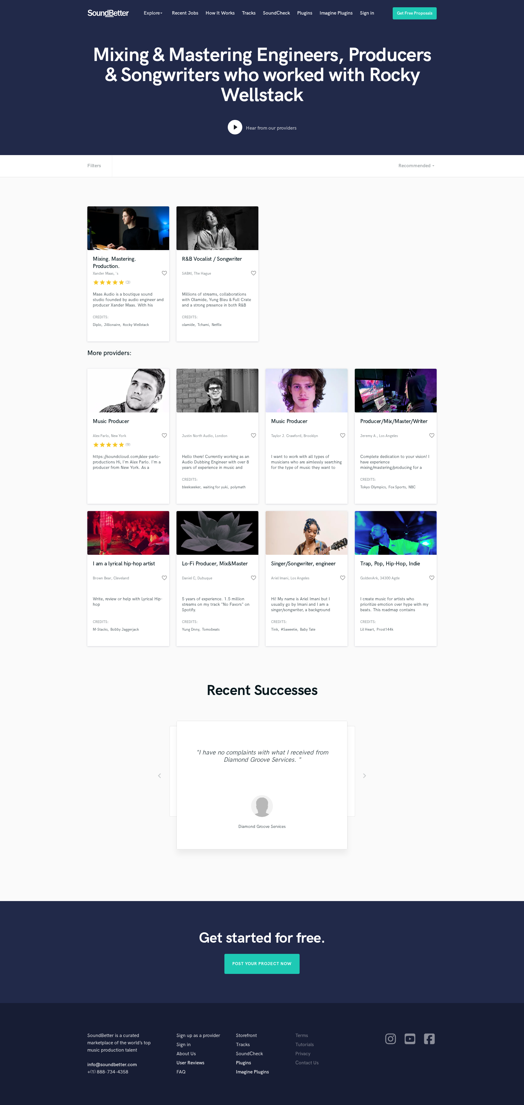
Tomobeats (211, 629)
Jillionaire (112, 325)
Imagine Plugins (336, 13)
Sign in (367, 13)
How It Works (220, 13)
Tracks (249, 13)
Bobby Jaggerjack (124, 629)
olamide (188, 325)
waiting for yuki (215, 487)
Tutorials (304, 1045)
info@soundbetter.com (112, 1065)
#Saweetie (289, 629)
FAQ (181, 1072)
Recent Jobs (185, 13)
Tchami (203, 325)
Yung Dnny (190, 629)
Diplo (97, 325)
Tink (274, 629)
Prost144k (385, 629)
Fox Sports (397, 487)
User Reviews (190, 1063)
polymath (238, 487)
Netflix (216, 325)
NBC (411, 487)
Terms (301, 1036)
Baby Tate (307, 629)
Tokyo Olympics (373, 487)
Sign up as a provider (198, 1036)
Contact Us (307, 1063)
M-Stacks (100, 629)
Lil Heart (367, 629)
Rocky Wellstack (136, 325)
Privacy (303, 1054)
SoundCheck (276, 13)
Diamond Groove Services (262, 826)
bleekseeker (191, 487)
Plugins (304, 13)
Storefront (246, 1036)
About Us (186, 1054)
